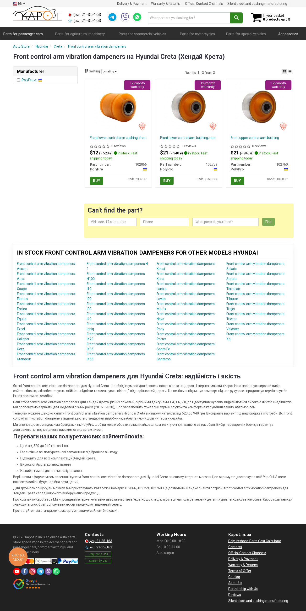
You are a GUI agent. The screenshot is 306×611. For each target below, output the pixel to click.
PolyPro (30, 80)
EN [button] (20, 3)
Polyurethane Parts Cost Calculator (254, 541)
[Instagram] (32, 571)
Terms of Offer (239, 571)
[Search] (236, 17)
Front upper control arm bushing (255, 138)
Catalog (234, 577)
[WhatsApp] (137, 17)
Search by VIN (98, 560)
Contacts (235, 547)
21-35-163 (87, 14)
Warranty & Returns (165, 3)
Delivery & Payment (132, 3)
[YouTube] (16, 571)
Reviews (234, 595)
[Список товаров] (290, 71)
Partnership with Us (243, 589)
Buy (96, 181)
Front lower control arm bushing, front (118, 138)
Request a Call (98, 554)
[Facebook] (24, 571)
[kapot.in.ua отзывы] (31, 584)
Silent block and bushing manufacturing (257, 3)
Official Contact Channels (204, 3)
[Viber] (125, 17)
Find (268, 222)
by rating (109, 71)
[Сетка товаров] (284, 71)
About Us (235, 583)
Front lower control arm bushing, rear (188, 138)
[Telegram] (112, 17)
